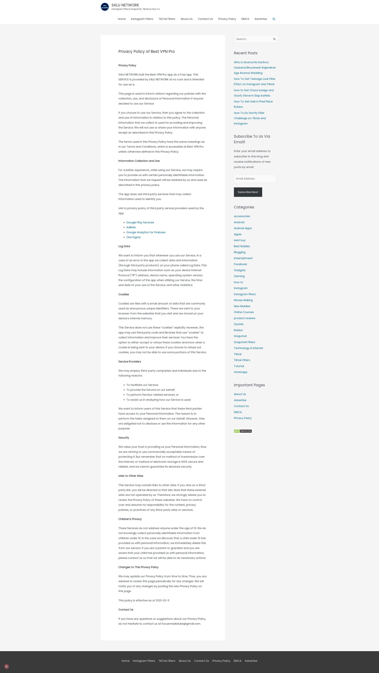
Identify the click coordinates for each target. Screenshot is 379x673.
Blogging (239, 252)
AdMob (131, 227)
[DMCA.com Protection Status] (243, 431)
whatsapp (240, 372)
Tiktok (238, 354)
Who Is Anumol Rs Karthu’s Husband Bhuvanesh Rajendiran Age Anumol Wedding (255, 67)
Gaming (239, 276)
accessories (242, 216)
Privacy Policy (227, 19)
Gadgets (240, 270)
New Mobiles (242, 306)
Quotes (239, 324)
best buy (239, 240)
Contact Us (205, 19)
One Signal (133, 237)
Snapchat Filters (244, 342)
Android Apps (243, 228)
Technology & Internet (248, 348)
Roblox (238, 330)
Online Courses (244, 312)
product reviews (244, 318)
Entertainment (243, 258)
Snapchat (240, 336)
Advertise (260, 19)
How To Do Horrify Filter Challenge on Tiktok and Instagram (250, 118)
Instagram (241, 288)
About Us (187, 19)
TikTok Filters (167, 19)
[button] (274, 19)
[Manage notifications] (6, 666)
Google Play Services (140, 222)
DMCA (245, 19)
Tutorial (239, 366)
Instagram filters (245, 294)
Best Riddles (242, 246)
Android (239, 222)
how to (238, 282)
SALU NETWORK (125, 5)
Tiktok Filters (242, 360)
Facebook (240, 264)
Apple (237, 234)
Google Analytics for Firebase (146, 232)
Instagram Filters (142, 19)
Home (122, 19)
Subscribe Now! (248, 192)
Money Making (243, 300)
